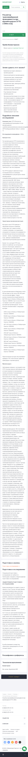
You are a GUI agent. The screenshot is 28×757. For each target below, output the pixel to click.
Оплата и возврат (15, 729)
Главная (4, 694)
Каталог (6, 7)
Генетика (15, 694)
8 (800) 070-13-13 (7, 708)
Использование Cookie (8, 733)
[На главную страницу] (7, 2)
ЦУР (17, 731)
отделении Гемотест (18, 48)
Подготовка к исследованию (10, 566)
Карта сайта (5, 729)
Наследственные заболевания (9, 696)
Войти (23, 2)
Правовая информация (8, 731)
